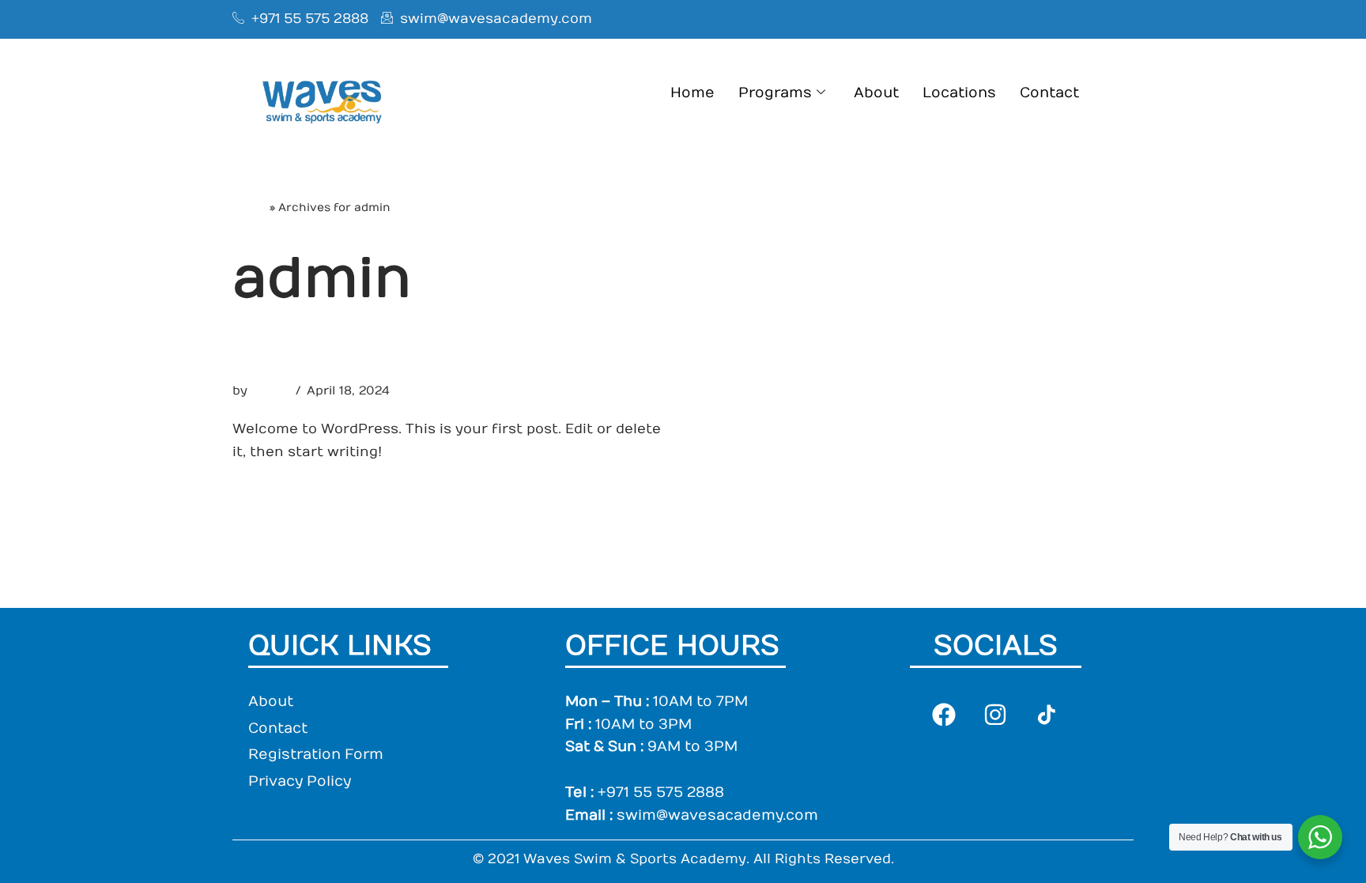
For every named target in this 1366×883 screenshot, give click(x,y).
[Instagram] (995, 714)
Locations (959, 93)
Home (692, 93)
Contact (1049, 93)
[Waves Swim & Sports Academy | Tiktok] (1046, 714)
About (876, 93)
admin (270, 390)
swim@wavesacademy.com (717, 815)
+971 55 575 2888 (661, 792)
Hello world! (309, 355)
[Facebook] (944, 714)
